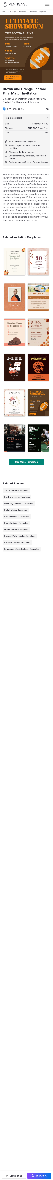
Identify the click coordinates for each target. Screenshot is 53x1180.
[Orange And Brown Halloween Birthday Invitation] (38, 367)
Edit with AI (41, 1175)
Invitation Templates (38, 12)
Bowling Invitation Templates (17, 497)
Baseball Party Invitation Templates (19, 536)
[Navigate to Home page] (15, 4)
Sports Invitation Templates (16, 490)
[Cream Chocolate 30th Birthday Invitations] (38, 332)
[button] (14, 1176)
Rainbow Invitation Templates (17, 542)
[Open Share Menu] (47, 109)
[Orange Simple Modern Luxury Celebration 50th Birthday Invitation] (14, 402)
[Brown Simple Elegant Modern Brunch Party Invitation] (38, 297)
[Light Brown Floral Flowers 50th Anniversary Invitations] (14, 261)
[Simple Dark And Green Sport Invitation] (38, 438)
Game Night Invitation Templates (18, 503)
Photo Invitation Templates (16, 523)
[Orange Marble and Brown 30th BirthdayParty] (38, 261)
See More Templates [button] (26, 462)
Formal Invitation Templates (16, 529)
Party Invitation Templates (15, 510)
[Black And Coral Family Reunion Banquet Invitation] (14, 438)
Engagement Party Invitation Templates (21, 549)
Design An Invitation (18, 12)
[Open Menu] (47, 4)
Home (4, 12)
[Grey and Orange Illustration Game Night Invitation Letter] (14, 367)
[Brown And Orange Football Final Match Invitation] (38, 402)
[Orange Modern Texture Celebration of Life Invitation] (14, 297)
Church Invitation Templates (16, 516)
